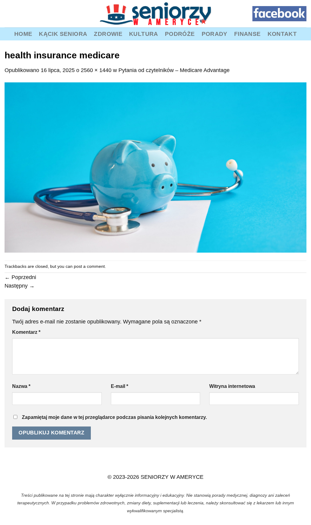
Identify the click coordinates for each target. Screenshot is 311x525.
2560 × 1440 (96, 70)
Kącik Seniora (63, 33)
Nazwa (21, 386)
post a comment (89, 266)
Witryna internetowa (232, 386)
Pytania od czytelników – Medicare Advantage (174, 70)
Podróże (180, 33)
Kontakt (282, 33)
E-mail (119, 386)
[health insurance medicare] (155, 167)
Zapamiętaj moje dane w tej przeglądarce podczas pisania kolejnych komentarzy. (114, 417)
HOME (23, 33)
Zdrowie (108, 33)
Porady (214, 33)
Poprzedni (20, 277)
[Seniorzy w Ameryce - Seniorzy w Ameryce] (155, 13)
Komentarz (26, 332)
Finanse (247, 33)
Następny (20, 286)
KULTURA (143, 33)
